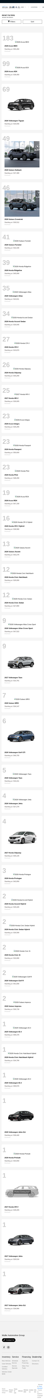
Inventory (6, 1357)
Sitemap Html (26, 1390)
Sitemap (20, 1391)
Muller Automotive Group (5, 1390)
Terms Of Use (15, 1390)
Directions (35, 1364)
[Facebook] (4, 1347)
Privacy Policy (11, 1390)
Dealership (37, 1357)
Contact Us (10, 1340)
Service (15, 1357)
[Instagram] (8, 1347)
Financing (26, 1357)
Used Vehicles (6, 1364)
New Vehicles (6, 1361)
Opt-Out (35, 1390)
